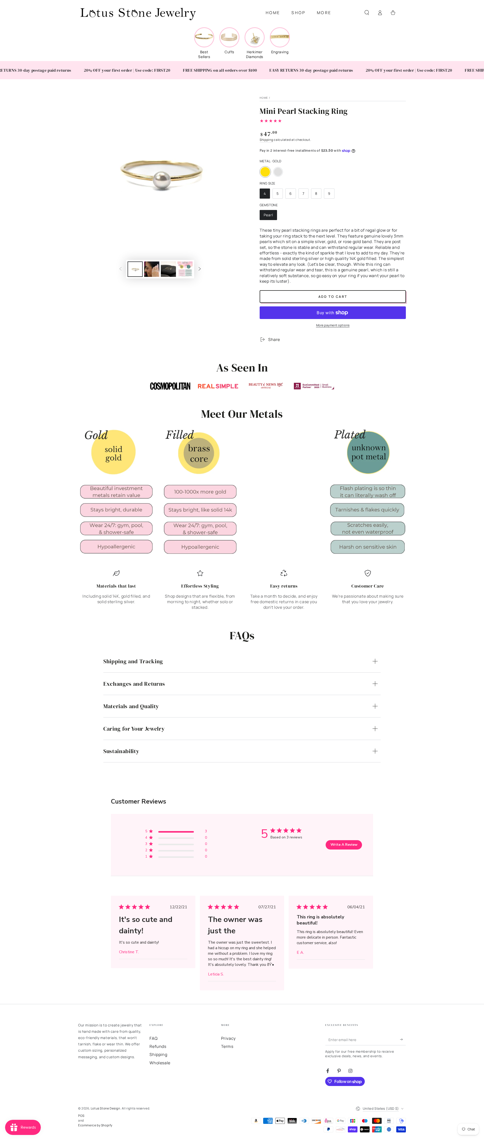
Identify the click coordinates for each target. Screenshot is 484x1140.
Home (264, 97)
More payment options (333, 325)
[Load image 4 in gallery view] (185, 269)
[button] (366, 12)
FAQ (153, 1038)
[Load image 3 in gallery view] (168, 269)
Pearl (270, 216)
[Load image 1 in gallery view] (135, 269)
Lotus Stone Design (105, 1108)
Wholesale (159, 1063)
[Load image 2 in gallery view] (151, 269)
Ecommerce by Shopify (95, 1125)
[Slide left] (120, 269)
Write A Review (343, 844)
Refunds (157, 1046)
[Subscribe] (403, 1039)
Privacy (228, 1038)
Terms (227, 1046)
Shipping (266, 140)
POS (81, 1116)
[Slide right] (199, 269)
